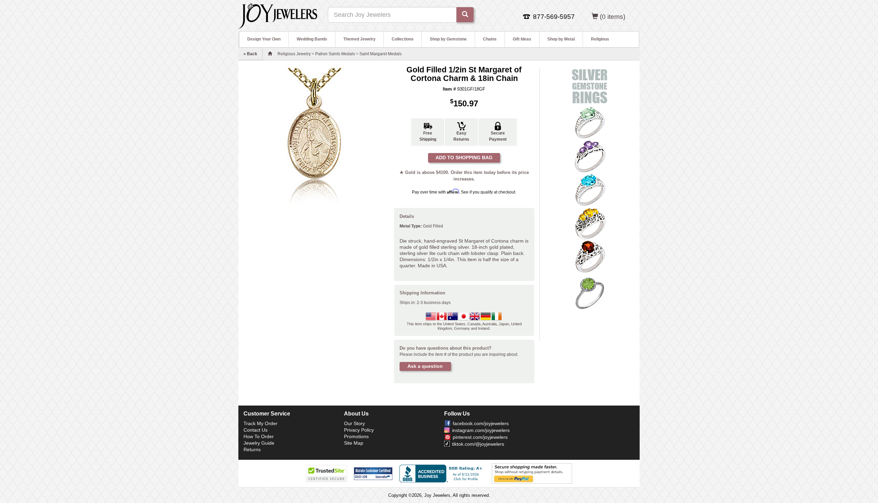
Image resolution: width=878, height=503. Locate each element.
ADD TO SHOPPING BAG (464, 157)
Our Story (354, 423)
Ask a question (425, 366)
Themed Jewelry (359, 39)
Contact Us (256, 430)
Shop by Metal (561, 39)
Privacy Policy (359, 430)
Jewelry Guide (259, 443)
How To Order (259, 436)
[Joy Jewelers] (278, 15)
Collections (403, 39)
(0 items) (612, 16)
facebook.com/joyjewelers (481, 423)
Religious (600, 39)
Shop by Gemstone (448, 39)
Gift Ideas (522, 39)
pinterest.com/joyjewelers (480, 437)
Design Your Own (264, 39)
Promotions (356, 436)
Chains (490, 39)
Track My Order (260, 423)
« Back (250, 53)
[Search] (465, 15)
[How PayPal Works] (532, 473)
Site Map (353, 443)
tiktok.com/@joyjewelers (478, 444)
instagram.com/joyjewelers (481, 430)
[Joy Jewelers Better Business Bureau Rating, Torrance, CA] (442, 473)
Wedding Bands (312, 39)
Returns (252, 449)
